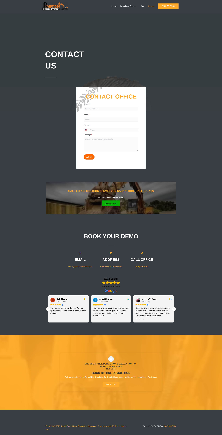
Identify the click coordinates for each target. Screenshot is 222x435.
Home (114, 6)
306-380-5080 (111, 203)
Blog (142, 6)
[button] (168, 6)
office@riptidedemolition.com (80, 267)
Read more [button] (140, 319)
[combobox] (86, 130)
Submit (89, 157)
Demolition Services (128, 6)
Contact (151, 6)
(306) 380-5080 (142, 267)
